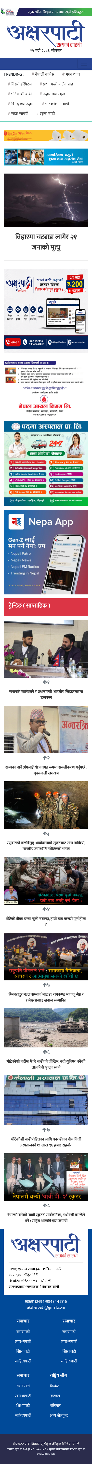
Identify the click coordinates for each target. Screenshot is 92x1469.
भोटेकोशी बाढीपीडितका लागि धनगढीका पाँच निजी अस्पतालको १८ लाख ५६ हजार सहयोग (46, 1142)
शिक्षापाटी (23, 1351)
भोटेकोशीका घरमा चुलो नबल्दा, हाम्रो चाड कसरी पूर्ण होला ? (46, 922)
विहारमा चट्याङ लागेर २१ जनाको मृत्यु (46, 242)
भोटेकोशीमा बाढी (55, 104)
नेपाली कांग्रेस (42, 74)
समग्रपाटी (23, 1332)
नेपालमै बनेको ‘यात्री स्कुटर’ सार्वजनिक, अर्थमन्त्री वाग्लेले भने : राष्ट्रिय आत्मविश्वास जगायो (46, 1218)
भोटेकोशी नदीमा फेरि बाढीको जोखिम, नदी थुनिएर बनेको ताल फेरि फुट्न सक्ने (46, 1064)
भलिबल (55, 1405)
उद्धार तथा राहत (52, 94)
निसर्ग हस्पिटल (20, 84)
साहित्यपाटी (23, 1361)
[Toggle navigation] (84, 64)
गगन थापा (71, 74)
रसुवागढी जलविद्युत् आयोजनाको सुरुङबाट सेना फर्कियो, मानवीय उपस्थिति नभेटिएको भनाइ (46, 846)
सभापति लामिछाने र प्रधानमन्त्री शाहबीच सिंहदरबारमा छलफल (46, 694)
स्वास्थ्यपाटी (23, 1341)
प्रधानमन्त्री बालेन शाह (56, 84)
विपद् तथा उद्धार (21, 104)
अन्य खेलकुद (59, 1415)
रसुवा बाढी (45, 113)
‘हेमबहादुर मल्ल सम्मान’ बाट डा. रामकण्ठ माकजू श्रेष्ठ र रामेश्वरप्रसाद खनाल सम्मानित (46, 997)
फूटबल (55, 1396)
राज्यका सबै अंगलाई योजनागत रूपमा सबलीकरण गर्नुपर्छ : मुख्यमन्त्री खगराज (46, 770)
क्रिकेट (54, 1386)
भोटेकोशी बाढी (20, 94)
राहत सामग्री (18, 113)
